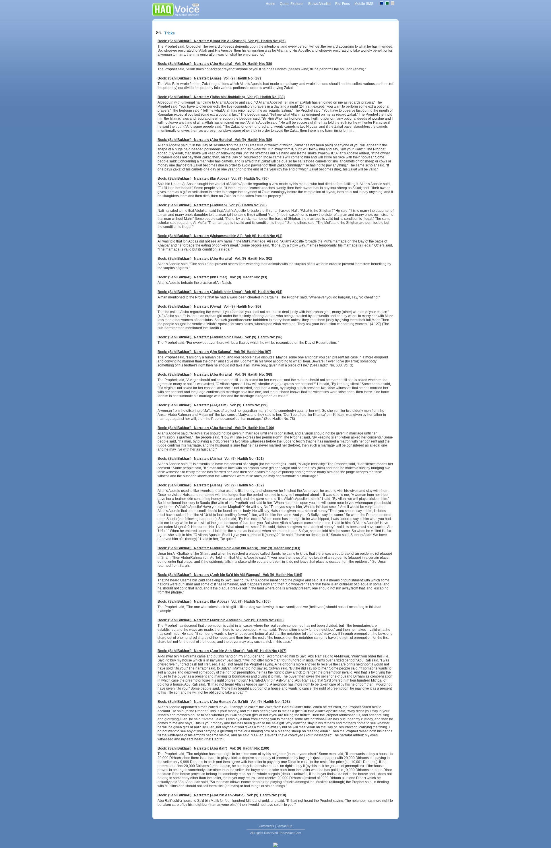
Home (270, 4)
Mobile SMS (363, 4)
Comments (266, 826)
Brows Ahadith (319, 4)
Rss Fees (342, 4)
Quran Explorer (292, 4)
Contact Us (284, 826)
